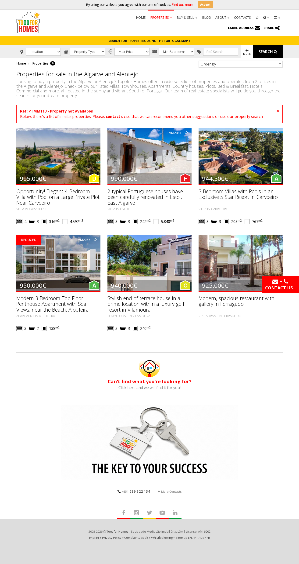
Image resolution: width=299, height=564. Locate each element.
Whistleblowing (162, 537)
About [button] (221, 17)
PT (196, 537)
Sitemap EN (184, 537)
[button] (266, 17)
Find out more (182, 4)
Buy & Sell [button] (186, 17)
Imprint (94, 537)
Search (266, 51)
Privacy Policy (111, 537)
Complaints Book (136, 537)
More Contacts (171, 491)
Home (140, 17)
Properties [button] (160, 17)
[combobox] (241, 64)
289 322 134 (136, 491)
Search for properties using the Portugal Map (148, 41)
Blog (206, 17)
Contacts (242, 17)
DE (202, 537)
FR (208, 537)
